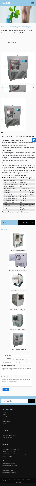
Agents (4, 419)
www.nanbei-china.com (9, 463)
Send (5, 389)
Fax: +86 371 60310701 (9, 451)
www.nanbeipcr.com (8, 470)
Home (8, 7)
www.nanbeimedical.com (9, 472)
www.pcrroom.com (7, 468)
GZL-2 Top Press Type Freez (18, 290)
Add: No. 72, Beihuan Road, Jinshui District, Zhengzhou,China (14, 455)
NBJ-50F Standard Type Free (18, 349)
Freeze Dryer (14, 7)
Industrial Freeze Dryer (9, 440)
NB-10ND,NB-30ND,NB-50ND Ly (18, 270)
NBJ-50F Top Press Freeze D (18, 329)
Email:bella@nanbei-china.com (11, 449)
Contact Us (5, 426)
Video (4, 414)
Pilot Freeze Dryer (24, 7)
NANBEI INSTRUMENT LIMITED (11, 447)
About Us (5, 423)
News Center (6, 416)
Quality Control (6, 421)
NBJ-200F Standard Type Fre (18, 309)
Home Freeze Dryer (8, 433)
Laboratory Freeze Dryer (9, 435)
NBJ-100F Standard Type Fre (18, 250)
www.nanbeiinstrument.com (10, 465)
